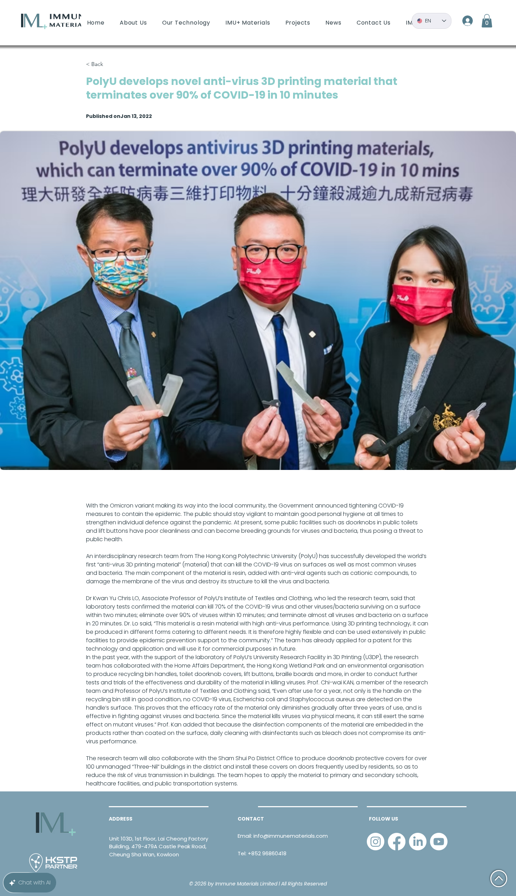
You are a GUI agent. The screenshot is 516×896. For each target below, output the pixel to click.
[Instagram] (375, 841)
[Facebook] (396, 841)
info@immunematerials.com (290, 835)
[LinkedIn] (417, 841)
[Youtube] (439, 841)
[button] (486, 20)
